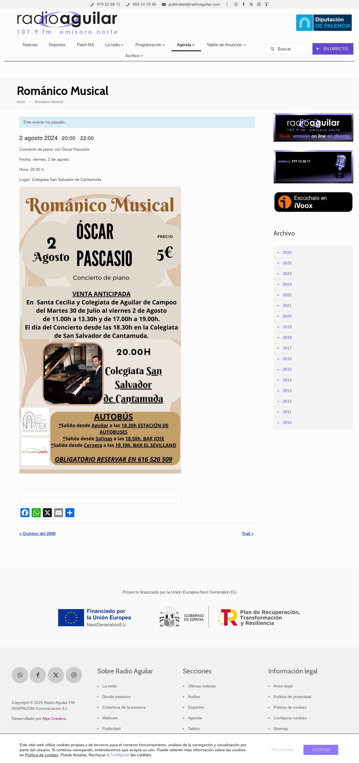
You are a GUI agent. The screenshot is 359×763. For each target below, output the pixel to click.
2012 (287, 401)
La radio (109, 686)
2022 (287, 295)
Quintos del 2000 (37, 533)
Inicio (21, 102)
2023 (287, 284)
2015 (287, 369)
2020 (287, 316)
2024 (287, 273)
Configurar (119, 755)
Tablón (194, 728)
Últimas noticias (202, 686)
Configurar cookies (290, 718)
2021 (287, 305)
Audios (194, 696)
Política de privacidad (292, 696)
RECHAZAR (282, 750)
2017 (287, 348)
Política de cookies (290, 707)
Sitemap (280, 728)
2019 (287, 327)
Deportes (196, 707)
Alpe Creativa (54, 718)
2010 (287, 422)
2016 (287, 358)
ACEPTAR (321, 750)
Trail (248, 533)
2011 (287, 412)
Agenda (195, 718)
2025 (287, 263)
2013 (287, 390)
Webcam (110, 718)
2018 (287, 337)
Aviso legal (283, 686)
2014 (287, 380)
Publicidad (111, 728)
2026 (287, 252)
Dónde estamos (116, 696)
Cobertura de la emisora (124, 707)
